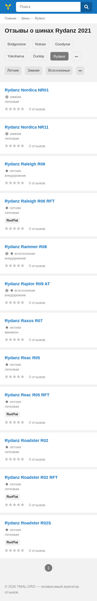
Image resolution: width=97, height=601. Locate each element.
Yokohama (16, 56)
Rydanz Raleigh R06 (25, 164)
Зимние (34, 70)
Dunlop (38, 56)
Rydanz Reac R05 (22, 357)
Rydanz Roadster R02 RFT (31, 477)
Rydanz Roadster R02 (26, 440)
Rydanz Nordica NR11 (26, 127)
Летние (13, 70)
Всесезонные (59, 70)
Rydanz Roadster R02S (28, 523)
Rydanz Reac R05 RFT (27, 395)
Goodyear (62, 44)
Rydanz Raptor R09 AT (27, 283)
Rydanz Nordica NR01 (27, 90)
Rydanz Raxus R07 (24, 320)
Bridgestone (17, 44)
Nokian (40, 44)
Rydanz (59, 56)
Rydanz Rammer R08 (26, 246)
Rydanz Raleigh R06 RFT (30, 201)
